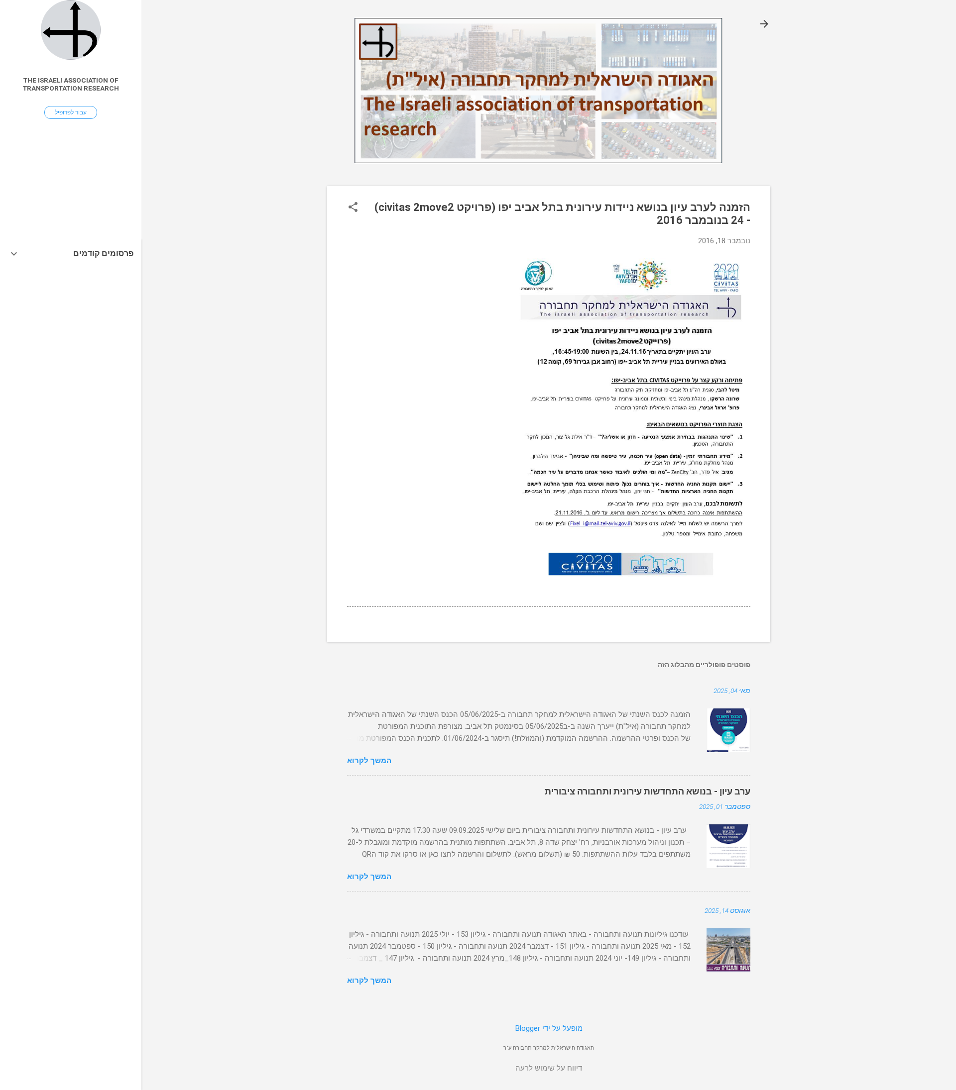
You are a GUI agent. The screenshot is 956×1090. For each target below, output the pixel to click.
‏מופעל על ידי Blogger (549, 1028)
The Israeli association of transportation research (71, 84)
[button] (353, 208)
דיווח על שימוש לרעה (548, 1068)
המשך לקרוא (369, 760)
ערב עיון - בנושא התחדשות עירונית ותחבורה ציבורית (647, 791)
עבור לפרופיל (71, 112)
